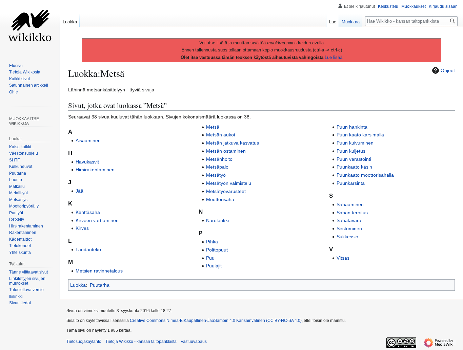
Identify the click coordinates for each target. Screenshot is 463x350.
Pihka (212, 241)
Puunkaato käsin (354, 167)
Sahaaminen (350, 204)
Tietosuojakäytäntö (83, 341)
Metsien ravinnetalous (99, 271)
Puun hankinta (352, 127)
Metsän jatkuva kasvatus (232, 143)
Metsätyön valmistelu (228, 183)
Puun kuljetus (351, 151)
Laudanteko (88, 249)
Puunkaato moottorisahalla (365, 175)
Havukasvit (87, 162)
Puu (210, 258)
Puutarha (99, 285)
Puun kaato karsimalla (360, 134)
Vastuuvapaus (194, 341)
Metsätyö (216, 175)
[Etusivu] (30, 27)
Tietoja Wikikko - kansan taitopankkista (141, 341)
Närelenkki (217, 220)
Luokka (78, 285)
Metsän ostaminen (226, 151)
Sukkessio (347, 236)
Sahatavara (349, 220)
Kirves (82, 228)
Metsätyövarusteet (226, 191)
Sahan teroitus (352, 212)
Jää (79, 191)
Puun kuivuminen (355, 143)
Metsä (212, 127)
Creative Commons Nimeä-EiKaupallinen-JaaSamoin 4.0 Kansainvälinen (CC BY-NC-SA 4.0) (216, 320)
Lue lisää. (334, 57)
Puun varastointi (354, 159)
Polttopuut (217, 250)
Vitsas (343, 258)
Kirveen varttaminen (97, 220)
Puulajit (214, 265)
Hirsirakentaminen (95, 169)
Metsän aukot (220, 134)
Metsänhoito (219, 159)
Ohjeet (448, 70)
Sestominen (349, 228)
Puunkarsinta (351, 183)
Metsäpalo (217, 167)
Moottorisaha (220, 199)
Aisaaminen (88, 140)
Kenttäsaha (88, 212)
